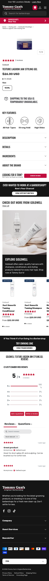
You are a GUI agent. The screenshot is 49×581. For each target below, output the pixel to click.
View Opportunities (24, 193)
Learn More (36, 2)
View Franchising (24, 348)
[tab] (25, 424)
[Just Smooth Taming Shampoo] (34, 289)
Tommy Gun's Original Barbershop (19, 569)
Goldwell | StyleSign (25, 27)
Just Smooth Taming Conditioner (9, 308)
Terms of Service (8, 575)
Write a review (32, 414)
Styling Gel (12, 27)
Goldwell (5, 65)
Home (4, 27)
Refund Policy (19, 573)
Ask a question (17, 414)
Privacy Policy (7, 573)
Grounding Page (21, 575)
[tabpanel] (24, 452)
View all (5, 206)
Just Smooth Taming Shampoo (33, 306)
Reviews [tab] (10, 424)
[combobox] (24, 13)
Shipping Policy (31, 573)
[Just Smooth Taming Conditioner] (12, 289)
